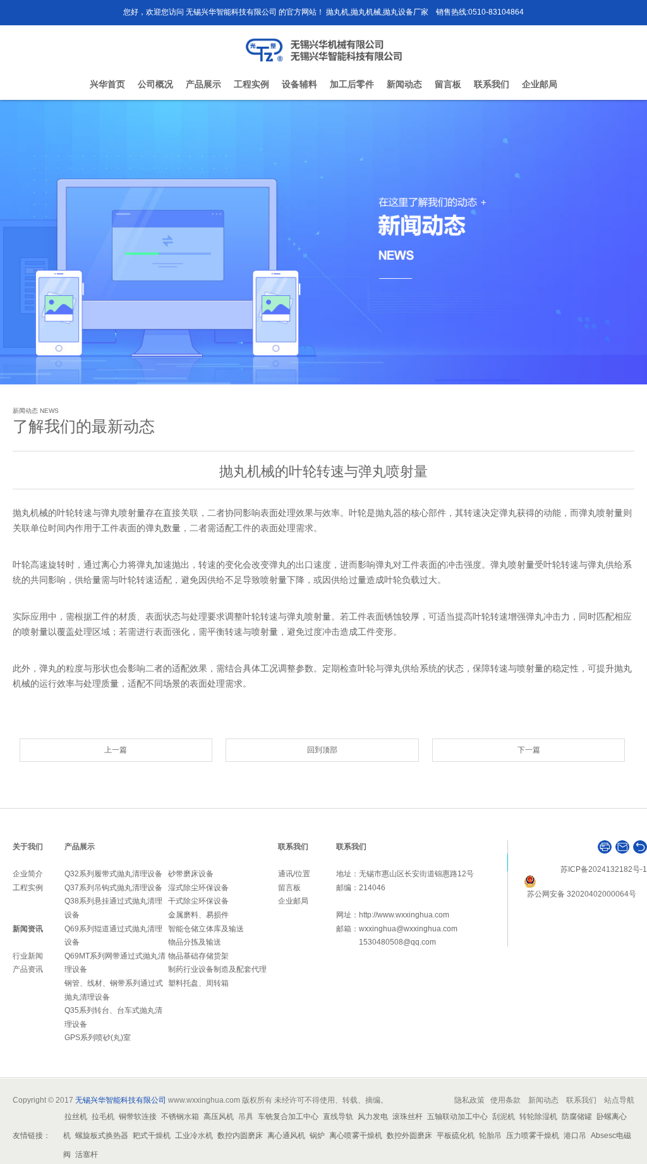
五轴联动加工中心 (457, 1116)
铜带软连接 (138, 1116)
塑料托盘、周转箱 (198, 983)
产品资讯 (28, 969)
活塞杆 (86, 1154)
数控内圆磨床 (240, 1135)
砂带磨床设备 (191, 873)
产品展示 (203, 84)
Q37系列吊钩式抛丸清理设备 (113, 887)
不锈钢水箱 (180, 1116)
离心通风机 (286, 1135)
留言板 (448, 84)
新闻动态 (404, 84)
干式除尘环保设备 (198, 901)
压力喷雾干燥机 (532, 1135)
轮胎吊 (490, 1135)
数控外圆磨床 (409, 1135)
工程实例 (251, 84)
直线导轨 (338, 1116)
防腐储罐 (577, 1116)
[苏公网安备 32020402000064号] (585, 881)
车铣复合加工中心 (288, 1116)
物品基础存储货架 (198, 956)
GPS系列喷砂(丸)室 (97, 1037)
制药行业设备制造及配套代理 (217, 969)
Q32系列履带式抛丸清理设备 (113, 873)
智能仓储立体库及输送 (206, 928)
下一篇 (528, 749)
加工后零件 (352, 84)
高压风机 (218, 1116)
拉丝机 (75, 1116)
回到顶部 (322, 749)
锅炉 (317, 1135)
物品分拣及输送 (194, 942)
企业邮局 (539, 84)
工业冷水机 (194, 1135)
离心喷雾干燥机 (355, 1135)
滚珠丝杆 (407, 1116)
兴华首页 (107, 84)
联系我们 (491, 84)
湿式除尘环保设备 (198, 887)
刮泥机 (503, 1116)
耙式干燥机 (152, 1135)
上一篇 (115, 749)
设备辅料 (299, 84)
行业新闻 (28, 956)
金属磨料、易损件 (198, 914)
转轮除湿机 (538, 1116)
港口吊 (575, 1135)
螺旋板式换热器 (101, 1135)
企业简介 (28, 873)
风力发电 (373, 1116)
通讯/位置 (294, 873)
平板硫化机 (456, 1135)
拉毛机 (103, 1116)
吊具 (245, 1116)
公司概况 (155, 84)
